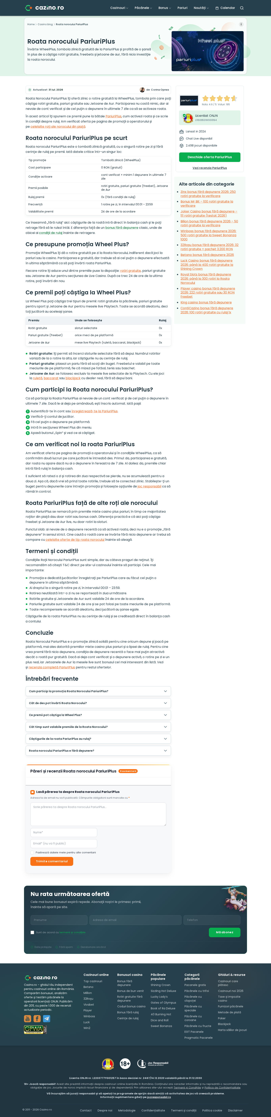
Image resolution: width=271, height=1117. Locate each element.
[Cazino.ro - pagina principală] (44, 977)
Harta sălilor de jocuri (232, 1030)
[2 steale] (212, 98)
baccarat (51, 378)
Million (88, 993)
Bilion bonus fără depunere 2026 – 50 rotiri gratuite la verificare (209, 223)
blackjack (73, 378)
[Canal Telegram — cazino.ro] (46, 1018)
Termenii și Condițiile (187, 1087)
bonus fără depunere (121, 227)
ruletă (37, 378)
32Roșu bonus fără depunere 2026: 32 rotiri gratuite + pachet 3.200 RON (209, 247)
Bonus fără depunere (124, 983)
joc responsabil (149, 486)
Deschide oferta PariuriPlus (210, 157)
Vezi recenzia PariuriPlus (210, 168)
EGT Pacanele (194, 1032)
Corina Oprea (160, 90)
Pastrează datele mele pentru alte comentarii (66, 852)
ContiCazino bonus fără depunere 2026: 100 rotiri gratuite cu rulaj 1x (207, 310)
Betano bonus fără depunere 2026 (207, 255)
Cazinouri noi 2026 (230, 991)
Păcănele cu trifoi (197, 991)
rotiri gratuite (130, 270)
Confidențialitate (153, 1110)
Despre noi (105, 1110)
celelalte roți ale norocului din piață (58, 126)
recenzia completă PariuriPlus (52, 667)
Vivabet (89, 1005)
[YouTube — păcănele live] (27, 1018)
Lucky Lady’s (159, 997)
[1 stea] (205, 98)
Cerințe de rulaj (127, 1018)
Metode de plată (229, 1012)
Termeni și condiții (183, 1110)
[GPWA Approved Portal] (50, 1029)
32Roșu (88, 999)
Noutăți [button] (200, 8)
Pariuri (182, 8)
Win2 (87, 1028)
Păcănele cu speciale (193, 1008)
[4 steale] (227, 98)
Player (88, 1010)
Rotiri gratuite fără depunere (129, 999)
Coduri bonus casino (131, 1006)
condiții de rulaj (50, 233)
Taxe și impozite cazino (229, 999)
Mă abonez (224, 932)
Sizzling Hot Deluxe (163, 991)
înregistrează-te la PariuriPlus (95, 411)
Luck (87, 1022)
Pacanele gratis (195, 985)
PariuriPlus (113, 116)
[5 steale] (234, 98)
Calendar (227, 8)
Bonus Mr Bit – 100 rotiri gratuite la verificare (207, 203)
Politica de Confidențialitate (222, 1087)
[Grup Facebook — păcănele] (37, 1018)
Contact (86, 1110)
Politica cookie (212, 1110)
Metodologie (127, 1110)
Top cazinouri (93, 981)
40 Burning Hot (161, 1014)
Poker (222, 1018)
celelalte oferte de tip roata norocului (75, 539)
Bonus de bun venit (130, 991)
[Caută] (241, 7)
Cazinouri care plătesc (228, 983)
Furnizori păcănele (230, 1006)
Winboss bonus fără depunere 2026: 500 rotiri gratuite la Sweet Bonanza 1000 (208, 235)
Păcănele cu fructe (198, 1026)
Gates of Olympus (163, 1003)
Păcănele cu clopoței (193, 999)
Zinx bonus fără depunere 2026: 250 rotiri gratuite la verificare (208, 194)
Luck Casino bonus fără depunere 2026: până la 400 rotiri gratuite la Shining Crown (207, 264)
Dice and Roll (159, 1020)
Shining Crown (160, 985)
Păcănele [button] (142, 8)
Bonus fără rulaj (128, 1012)
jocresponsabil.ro (159, 1097)
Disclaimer (235, 1110)
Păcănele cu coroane (193, 1018)
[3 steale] (219, 98)
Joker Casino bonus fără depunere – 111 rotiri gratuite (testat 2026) (209, 213)
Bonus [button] (163, 8)
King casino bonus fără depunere (206, 302)
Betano (88, 987)
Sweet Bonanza (161, 1026)
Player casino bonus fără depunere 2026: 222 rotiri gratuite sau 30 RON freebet (208, 292)
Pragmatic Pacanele (199, 1038)
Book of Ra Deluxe (163, 1008)
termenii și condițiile (73, 932)
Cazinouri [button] (117, 8)
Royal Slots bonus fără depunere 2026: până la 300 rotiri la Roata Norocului (206, 278)
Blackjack (224, 1024)
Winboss (89, 1016)
